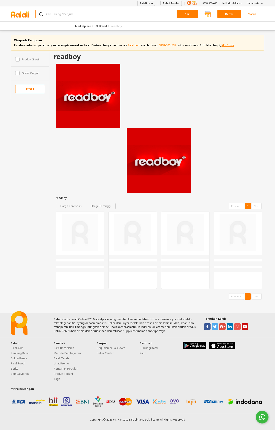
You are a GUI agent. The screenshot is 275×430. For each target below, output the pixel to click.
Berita (14, 368)
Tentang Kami (20, 353)
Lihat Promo (61, 363)
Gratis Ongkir (30, 73)
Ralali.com (146, 3)
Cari (187, 14)
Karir (143, 353)
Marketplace (83, 26)
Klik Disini (228, 45)
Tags (57, 379)
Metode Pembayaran (67, 353)
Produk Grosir (31, 59)
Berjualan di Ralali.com (111, 348)
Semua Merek (20, 374)
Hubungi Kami (149, 348)
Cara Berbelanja (64, 348)
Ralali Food (17, 363)
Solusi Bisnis (19, 358)
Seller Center (105, 353)
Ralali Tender (171, 3)
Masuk (252, 14)
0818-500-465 (209, 3)
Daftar (229, 14)
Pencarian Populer (66, 368)
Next (256, 206)
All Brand (101, 26)
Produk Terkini (63, 374)
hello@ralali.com (232, 3)
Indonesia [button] (254, 3)
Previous (236, 206)
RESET (30, 89)
